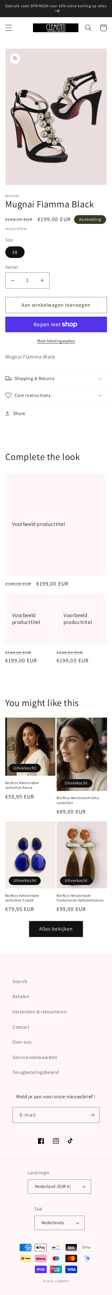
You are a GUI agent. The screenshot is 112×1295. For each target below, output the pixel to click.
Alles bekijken (56, 928)
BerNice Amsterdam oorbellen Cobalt (22, 898)
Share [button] (19, 413)
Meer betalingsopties (56, 341)
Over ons (21, 1042)
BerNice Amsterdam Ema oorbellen (78, 800)
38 (15, 252)
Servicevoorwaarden (34, 1057)
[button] (8, 27)
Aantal (11, 267)
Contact (21, 1027)
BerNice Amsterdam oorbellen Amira (22, 785)
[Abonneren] (91, 1115)
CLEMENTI (62, 1281)
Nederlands (52, 1222)
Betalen (21, 996)
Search (19, 981)
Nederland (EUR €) (53, 1186)
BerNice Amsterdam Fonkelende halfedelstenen (80, 898)
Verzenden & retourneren (39, 1011)
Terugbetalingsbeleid (35, 1072)
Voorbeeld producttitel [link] (38, 524)
